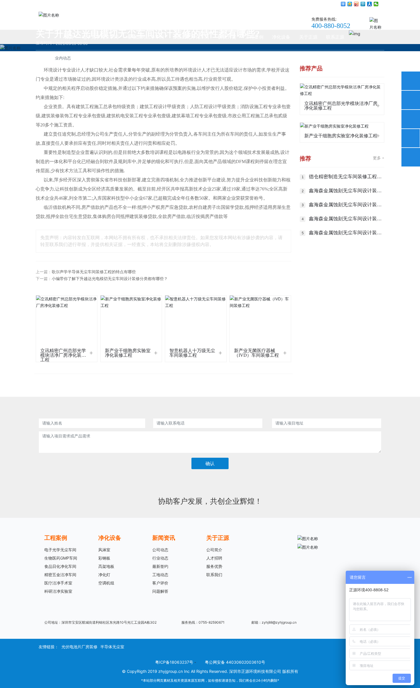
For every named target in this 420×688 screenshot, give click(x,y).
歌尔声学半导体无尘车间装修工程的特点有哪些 (94, 272)
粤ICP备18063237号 (174, 662)
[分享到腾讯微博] (363, 4)
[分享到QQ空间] (349, 4)
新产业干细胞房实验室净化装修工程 (128, 353)
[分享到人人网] (369, 4)
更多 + (378, 158)
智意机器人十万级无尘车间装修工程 (192, 353)
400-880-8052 (330, 25)
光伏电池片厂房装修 (79, 646)
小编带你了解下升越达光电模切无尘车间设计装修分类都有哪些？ (110, 279)
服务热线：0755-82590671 (203, 622)
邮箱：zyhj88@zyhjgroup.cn (274, 622)
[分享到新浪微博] (356, 4)
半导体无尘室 (112, 646)
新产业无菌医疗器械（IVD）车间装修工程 (256, 353)
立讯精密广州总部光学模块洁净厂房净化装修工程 (63, 355)
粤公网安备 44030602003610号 (235, 662)
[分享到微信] (376, 4)
